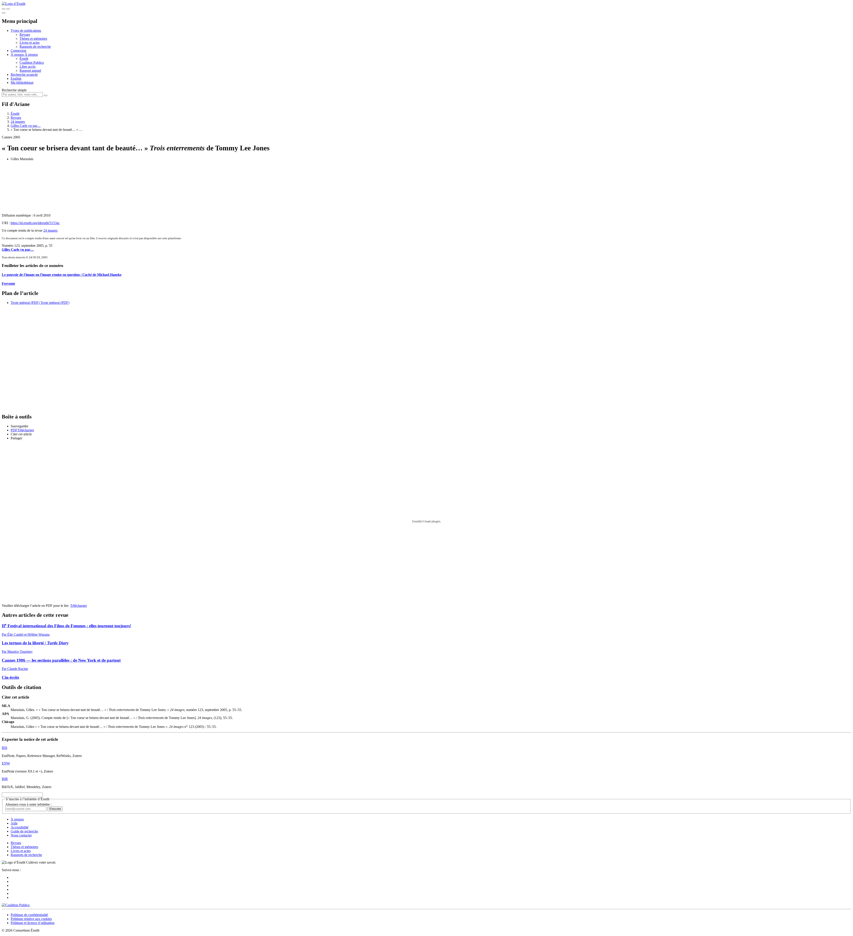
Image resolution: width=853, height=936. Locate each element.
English (16, 78)
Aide (14, 823)
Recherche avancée (24, 74)
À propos (31, 54)
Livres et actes (30, 42)
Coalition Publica (32, 62)
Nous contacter (21, 835)
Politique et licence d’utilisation (32, 923)
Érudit (24, 58)
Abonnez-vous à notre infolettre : (28, 804)
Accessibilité (19, 827)
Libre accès (28, 66)
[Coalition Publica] (16, 905)
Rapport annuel (30, 70)
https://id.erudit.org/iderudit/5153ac (35, 223)
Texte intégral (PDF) (25, 303)
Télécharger (78, 605)
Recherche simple (14, 90)
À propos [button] (18, 54)
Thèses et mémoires (33, 38)
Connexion (18, 50)
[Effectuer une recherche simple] (3, 9)
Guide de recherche (24, 831)
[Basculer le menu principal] (3, 13)
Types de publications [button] (26, 30)
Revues (25, 34)
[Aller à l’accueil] (13, 4)
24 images (18, 121)
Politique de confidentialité (29, 915)
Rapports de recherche (35, 46)
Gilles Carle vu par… (26, 125)
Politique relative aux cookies (31, 919)
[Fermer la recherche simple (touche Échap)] (8, 9)
